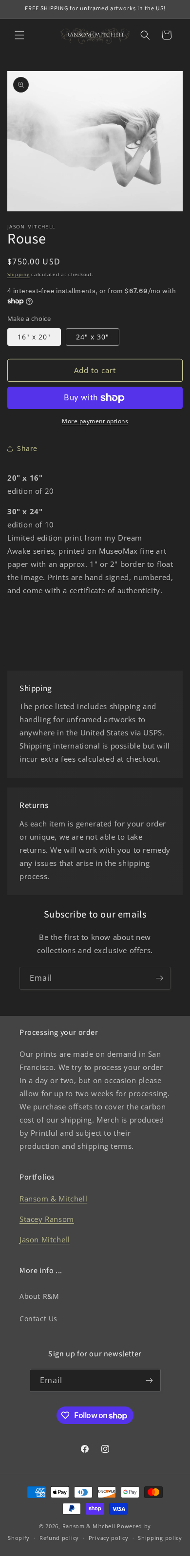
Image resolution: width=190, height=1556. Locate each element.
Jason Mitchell (44, 1239)
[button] (19, 35)
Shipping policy (160, 1537)
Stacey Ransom (46, 1219)
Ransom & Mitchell (53, 1198)
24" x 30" (92, 336)
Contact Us (38, 1318)
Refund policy (59, 1537)
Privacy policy (109, 1537)
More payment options (95, 421)
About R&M (39, 1296)
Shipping (18, 274)
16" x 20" (34, 336)
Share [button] (27, 448)
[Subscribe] (159, 978)
